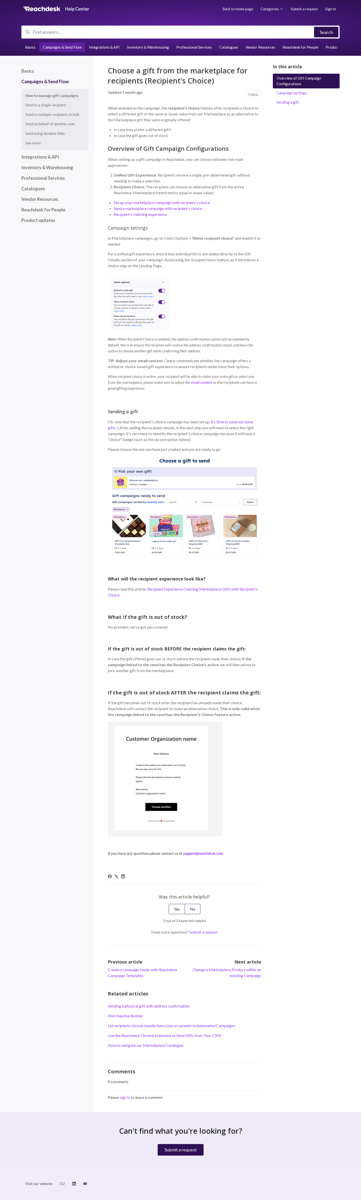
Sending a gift (288, 102)
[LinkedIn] (123, 876)
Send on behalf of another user (50, 124)
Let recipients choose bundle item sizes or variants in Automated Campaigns (171, 1025)
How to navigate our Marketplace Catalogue (145, 1045)
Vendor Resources (260, 47)
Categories (270, 9)
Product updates (339, 47)
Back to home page (237, 9)
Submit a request (304, 9)
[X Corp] (116, 876)
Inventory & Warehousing (148, 47)
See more (33, 142)
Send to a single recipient (45, 105)
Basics (30, 47)
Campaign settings (292, 93)
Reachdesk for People (300, 47)
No (192, 909)
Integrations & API (104, 47)
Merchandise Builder (125, 1015)
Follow (253, 94)
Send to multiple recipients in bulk (52, 114)
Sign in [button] (330, 9)
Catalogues (228, 47)
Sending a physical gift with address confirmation (149, 1006)
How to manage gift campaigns (51, 95)
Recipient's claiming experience (140, 214)
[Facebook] (110, 876)
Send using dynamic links (45, 133)
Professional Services (194, 47)
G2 (62, 1183)
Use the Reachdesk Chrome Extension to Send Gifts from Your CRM (164, 1035)
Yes (177, 909)
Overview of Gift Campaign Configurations (299, 81)
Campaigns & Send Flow (62, 47)
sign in (125, 1097)
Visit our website (39, 1183)
